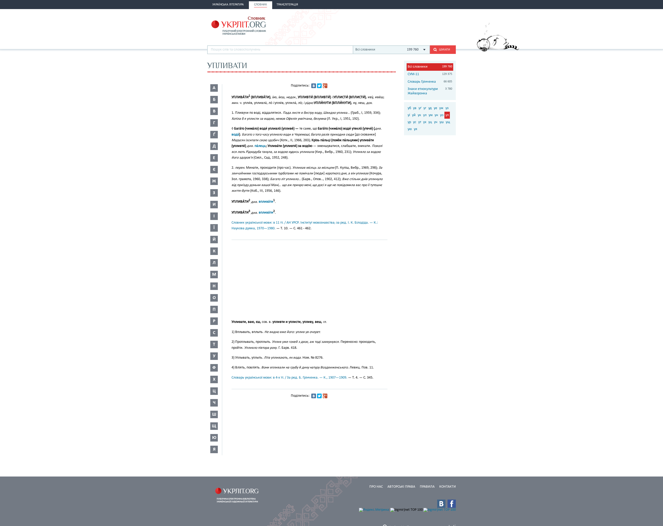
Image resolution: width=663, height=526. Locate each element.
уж (441, 108)
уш (441, 122)
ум (431, 115)
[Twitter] (319, 85)
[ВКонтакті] (313, 85)
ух (424, 122)
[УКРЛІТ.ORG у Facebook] (452, 504)
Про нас (376, 487)
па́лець (260, 146)
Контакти (447, 487)
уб (409, 108)
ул (425, 115)
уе (435, 108)
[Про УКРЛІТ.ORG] (498, 51)
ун (436, 115)
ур (409, 122)
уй (414, 115)
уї (409, 115)
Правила (427, 487)
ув (414, 108)
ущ (448, 122)
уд (430, 108)
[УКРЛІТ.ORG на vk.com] (441, 504)
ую (410, 129)
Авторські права (401, 487)
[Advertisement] (395, 25)
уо (441, 115)
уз (447, 108)
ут (419, 122)
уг (424, 108)
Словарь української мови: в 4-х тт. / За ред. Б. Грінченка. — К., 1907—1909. (289, 378)
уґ (420, 108)
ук (419, 115)
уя (415, 129)
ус (414, 122)
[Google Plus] (325, 85)
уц (430, 122)
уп (447, 115)
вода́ (235, 135)
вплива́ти (266, 202)
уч (435, 122)
